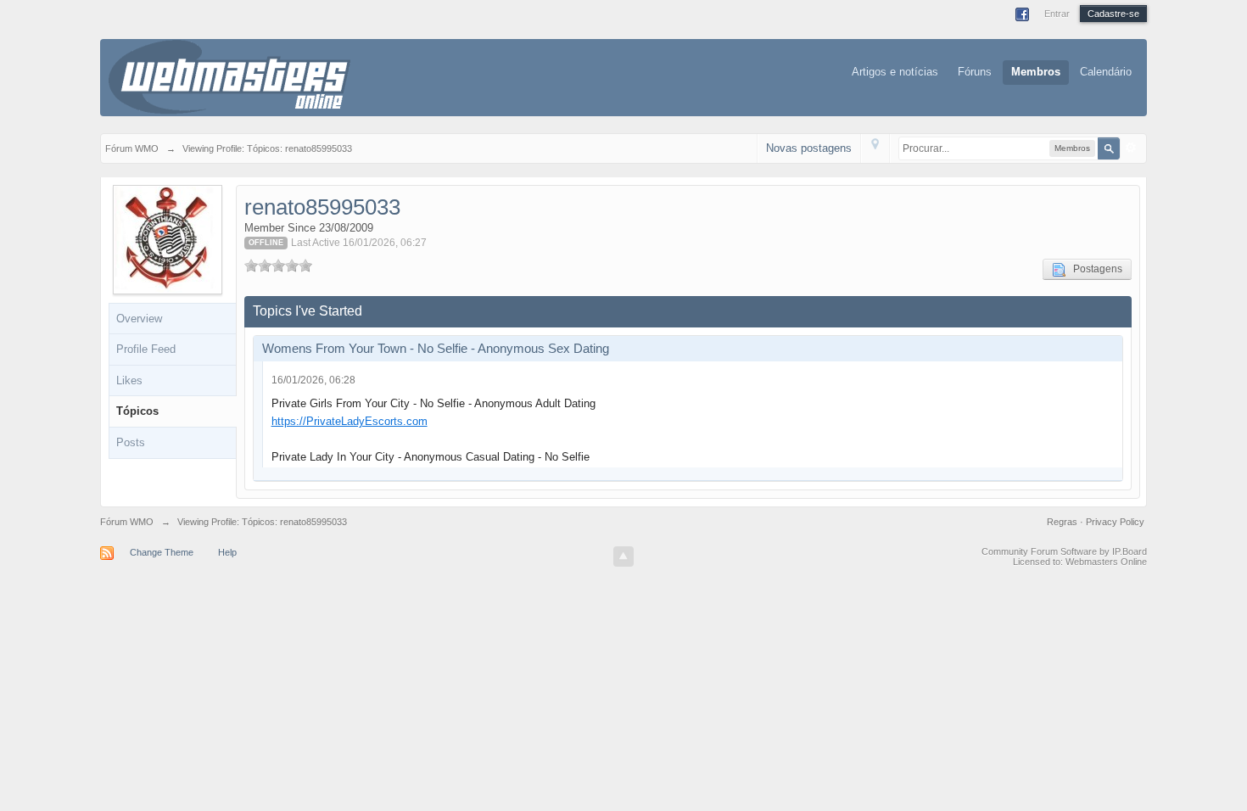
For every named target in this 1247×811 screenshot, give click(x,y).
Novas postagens (809, 148)
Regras (1063, 522)
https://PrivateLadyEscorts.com (349, 421)
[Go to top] (623, 556)
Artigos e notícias (895, 71)
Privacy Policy (1115, 522)
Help (227, 552)
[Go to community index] (229, 76)
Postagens (1093, 269)
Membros (1035, 71)
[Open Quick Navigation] (875, 148)
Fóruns (975, 71)
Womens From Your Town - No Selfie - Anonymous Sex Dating (435, 348)
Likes (129, 380)
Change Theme (161, 552)
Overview (139, 318)
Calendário (1106, 71)
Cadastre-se (1113, 13)
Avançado (1131, 147)
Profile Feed (146, 349)
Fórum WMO (127, 522)
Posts (130, 442)
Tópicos (137, 411)
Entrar (1057, 13)
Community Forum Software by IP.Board (1064, 551)
